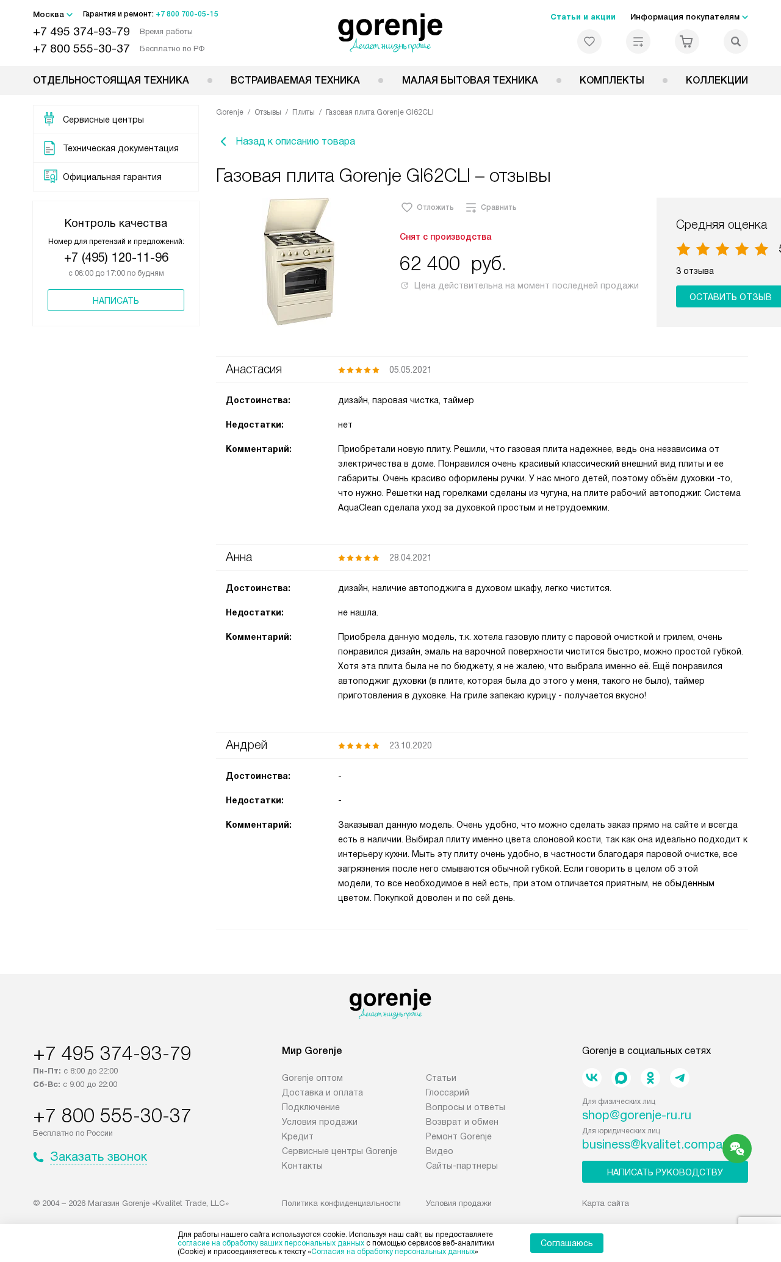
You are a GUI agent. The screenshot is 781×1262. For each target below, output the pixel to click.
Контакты (302, 1166)
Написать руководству (665, 1172)
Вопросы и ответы (465, 1107)
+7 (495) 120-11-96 (116, 257)
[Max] (621, 1078)
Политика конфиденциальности (341, 1203)
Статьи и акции (583, 16)
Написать (116, 301)
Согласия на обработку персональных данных (393, 1251)
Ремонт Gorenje (459, 1136)
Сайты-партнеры (462, 1166)
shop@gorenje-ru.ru (636, 1115)
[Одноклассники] (650, 1078)
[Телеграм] (679, 1078)
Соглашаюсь (567, 1243)
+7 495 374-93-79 (81, 31)
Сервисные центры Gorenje (339, 1151)
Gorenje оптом (312, 1078)
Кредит (298, 1136)
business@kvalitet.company (658, 1144)
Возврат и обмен (462, 1122)
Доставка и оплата (322, 1092)
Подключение (311, 1107)
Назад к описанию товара (295, 141)
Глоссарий (447, 1092)
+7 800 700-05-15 (187, 14)
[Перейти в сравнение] (638, 41)
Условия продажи (320, 1122)
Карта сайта (605, 1203)
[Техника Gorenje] (390, 32)
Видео (439, 1151)
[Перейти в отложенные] (589, 41)
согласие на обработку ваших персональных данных (271, 1243)
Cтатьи (441, 1078)
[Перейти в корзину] (687, 41)
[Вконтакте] (592, 1078)
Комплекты (612, 80)
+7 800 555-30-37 (81, 48)
